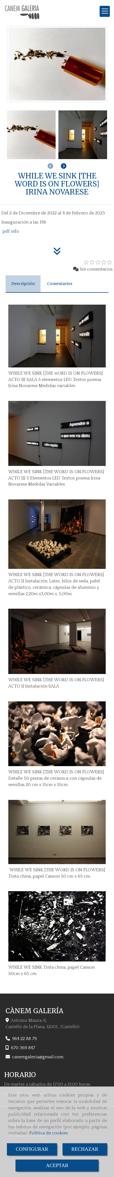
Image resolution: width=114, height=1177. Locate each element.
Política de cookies (48, 1133)
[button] (63, 166)
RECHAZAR (84, 1149)
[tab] (23, 283)
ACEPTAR (57, 1165)
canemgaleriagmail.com (37, 1056)
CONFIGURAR (32, 1149)
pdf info (10, 231)
